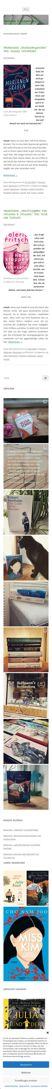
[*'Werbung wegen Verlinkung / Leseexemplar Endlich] (26, 420)
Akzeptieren (26, 1064)
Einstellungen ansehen (26, 1080)
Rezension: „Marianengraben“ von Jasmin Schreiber (25, 49)
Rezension (13, 185)
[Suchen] (45, 378)
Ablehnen (26, 1072)
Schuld (23, 192)
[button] (47, 1032)
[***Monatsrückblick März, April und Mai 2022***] (26, 649)
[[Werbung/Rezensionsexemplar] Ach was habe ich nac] (26, 558)
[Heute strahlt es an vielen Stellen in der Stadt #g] (26, 695)
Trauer (34, 192)
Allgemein (7, 352)
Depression (15, 189)
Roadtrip (7, 192)
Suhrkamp (31, 355)
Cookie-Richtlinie (11, 1086)
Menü (26, 9)
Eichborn (24, 189)
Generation (13, 355)
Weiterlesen (10, 175)
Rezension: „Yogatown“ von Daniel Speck (20, 830)
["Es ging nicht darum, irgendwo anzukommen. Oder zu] (26, 466)
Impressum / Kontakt (39, 1086)
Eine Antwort (9, 57)
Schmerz (15, 192)
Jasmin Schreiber (36, 189)
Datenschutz (24, 1086)
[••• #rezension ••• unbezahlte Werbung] (26, 512)
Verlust (40, 192)
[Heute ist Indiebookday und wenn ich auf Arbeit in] (26, 741)
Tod (28, 192)
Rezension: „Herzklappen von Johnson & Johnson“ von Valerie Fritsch (25, 214)
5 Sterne (42, 349)
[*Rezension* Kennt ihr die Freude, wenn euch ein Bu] (26, 787)
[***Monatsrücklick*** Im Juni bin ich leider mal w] (26, 603)
